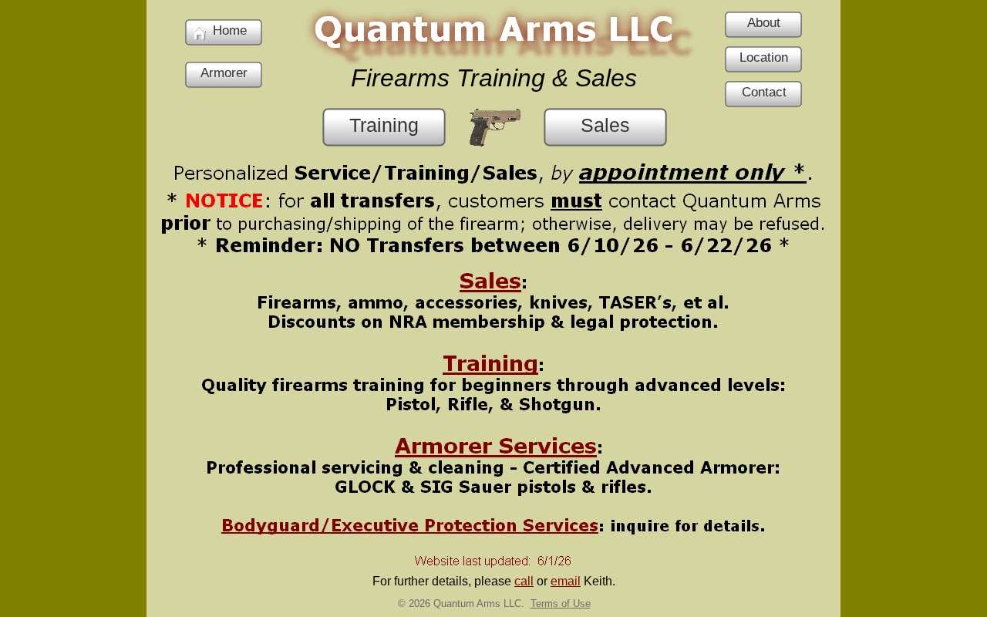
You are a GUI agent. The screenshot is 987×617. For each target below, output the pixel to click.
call (524, 581)
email (566, 581)
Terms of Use (561, 603)
